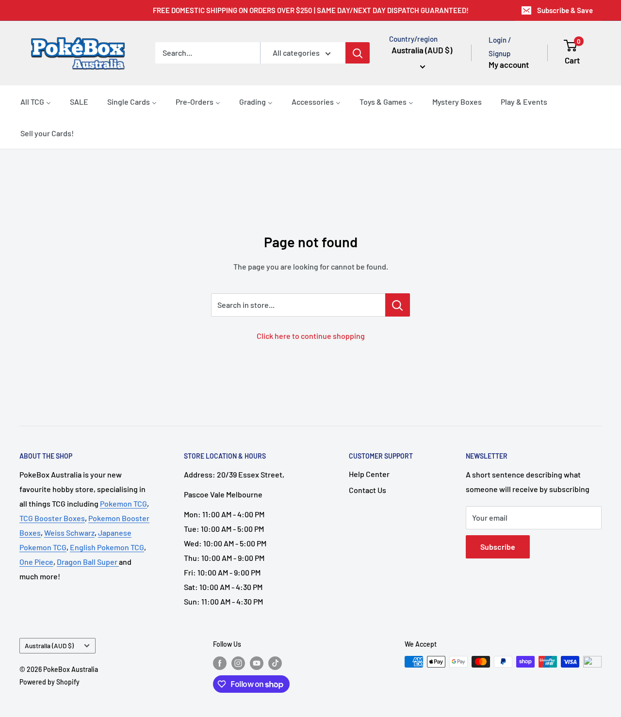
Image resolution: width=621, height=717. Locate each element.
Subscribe (497, 546)
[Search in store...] (397, 305)
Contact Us (367, 489)
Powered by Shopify (49, 682)
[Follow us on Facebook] (220, 662)
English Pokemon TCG (107, 547)
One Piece (36, 561)
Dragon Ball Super (88, 561)
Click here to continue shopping (311, 335)
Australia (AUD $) (49, 645)
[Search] (357, 53)
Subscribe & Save (565, 10)
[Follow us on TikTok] (275, 662)
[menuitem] (35, 101)
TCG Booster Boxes (52, 518)
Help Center (369, 473)
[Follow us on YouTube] (256, 662)
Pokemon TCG (123, 503)
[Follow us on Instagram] (238, 662)
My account (509, 64)
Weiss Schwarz (69, 532)
